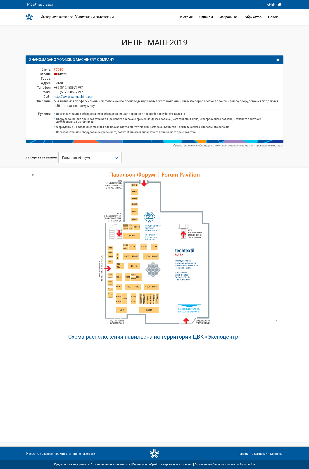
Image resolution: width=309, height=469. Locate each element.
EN (273, 4)
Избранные (228, 17)
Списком (206, 17)
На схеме (185, 17)
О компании (259, 453)
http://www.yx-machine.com (74, 96)
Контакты (276, 453)
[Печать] (279, 4)
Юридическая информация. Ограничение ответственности (92, 464)
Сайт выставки (42, 4)
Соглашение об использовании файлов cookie (225, 464)
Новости (243, 453)
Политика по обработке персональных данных (162, 464)
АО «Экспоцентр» (47, 453)
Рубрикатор (252, 17)
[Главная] (31, 17)
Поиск (273, 17)
